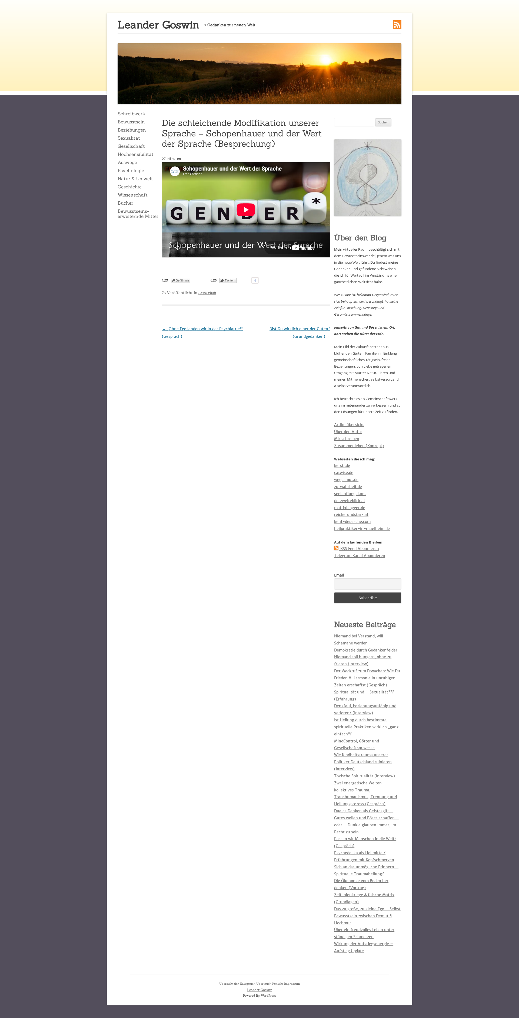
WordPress (268, 995)
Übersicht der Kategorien (237, 984)
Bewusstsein (131, 122)
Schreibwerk (131, 114)
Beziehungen (132, 130)
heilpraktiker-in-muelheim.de (362, 528)
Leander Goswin (158, 24)
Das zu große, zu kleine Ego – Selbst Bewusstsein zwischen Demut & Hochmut (367, 915)
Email (339, 575)
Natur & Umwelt (135, 179)
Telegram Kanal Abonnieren (359, 555)
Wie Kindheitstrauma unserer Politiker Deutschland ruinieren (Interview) (363, 761)
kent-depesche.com (352, 521)
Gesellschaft (131, 146)
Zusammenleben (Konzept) (359, 445)
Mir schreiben (346, 438)
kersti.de (342, 465)
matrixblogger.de (349, 507)
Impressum (292, 984)
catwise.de (343, 472)
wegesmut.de (346, 479)
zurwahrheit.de (348, 486)
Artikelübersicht (349, 424)
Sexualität (129, 138)
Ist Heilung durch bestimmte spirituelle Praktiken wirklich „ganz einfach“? (366, 727)
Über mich (263, 984)
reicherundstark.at (351, 514)
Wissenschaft (133, 195)
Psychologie (131, 171)
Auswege (127, 162)
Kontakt (277, 984)
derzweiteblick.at (349, 500)
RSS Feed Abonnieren (359, 548)
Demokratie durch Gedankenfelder (365, 650)
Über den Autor (348, 431)
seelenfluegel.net (350, 493)
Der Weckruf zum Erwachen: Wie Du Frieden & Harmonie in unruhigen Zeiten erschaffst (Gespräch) (367, 678)
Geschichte (130, 187)
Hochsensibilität (136, 154)
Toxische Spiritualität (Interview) (364, 776)
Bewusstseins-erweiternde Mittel (138, 213)
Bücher (125, 203)
